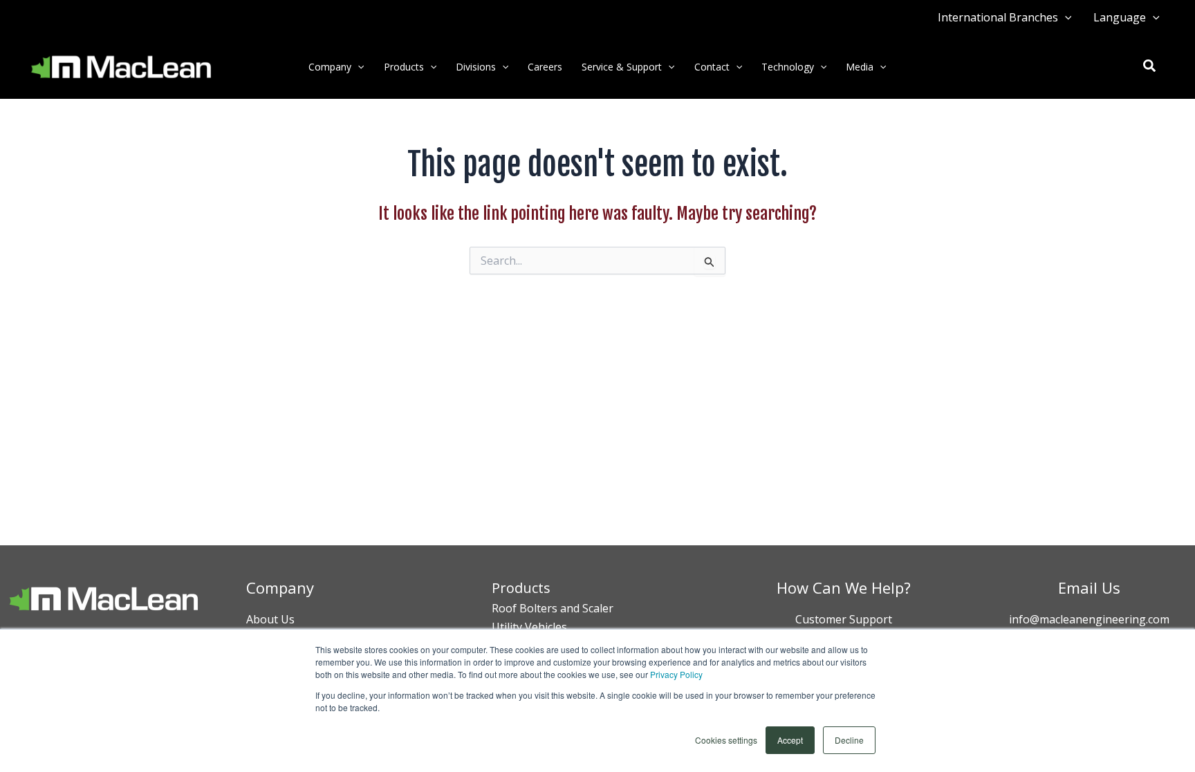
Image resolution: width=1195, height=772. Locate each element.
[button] (1065, 17)
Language (1119, 17)
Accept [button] (790, 740)
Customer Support (843, 619)
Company (329, 66)
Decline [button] (849, 740)
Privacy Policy (676, 674)
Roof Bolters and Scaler (552, 608)
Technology (787, 66)
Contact (712, 66)
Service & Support (622, 66)
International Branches (998, 17)
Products (404, 66)
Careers (545, 66)
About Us (270, 619)
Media (859, 66)
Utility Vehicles (529, 626)
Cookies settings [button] (726, 740)
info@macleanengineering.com (1089, 619)
